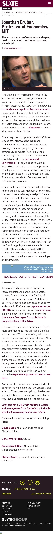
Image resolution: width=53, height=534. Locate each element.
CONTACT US (7, 506)
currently (7, 109)
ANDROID (24, 489)
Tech (35, 276)
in (20, 109)
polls (23, 109)
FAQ (29, 509)
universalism (9, 162)
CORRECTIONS (7, 515)
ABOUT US (6, 503)
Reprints (6, 494)
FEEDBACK (5, 512)
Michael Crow (9, 457)
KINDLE (32, 489)
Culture (24, 276)
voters (46, 109)
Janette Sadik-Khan (12, 446)
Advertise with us (41, 494)
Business (10, 276)
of (28, 109)
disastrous (34, 127)
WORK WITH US (7, 509)
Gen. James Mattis (12, 438)
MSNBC (6, 310)
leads (15, 109)
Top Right (6, 9)
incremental (32, 159)
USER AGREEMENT (34, 503)
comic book (44, 310)
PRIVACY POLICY (34, 506)
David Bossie (9, 428)
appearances (39, 306)
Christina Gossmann (12, 48)
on (48, 306)
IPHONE (17, 489)
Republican (36, 109)
